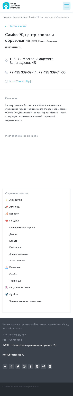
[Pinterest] (37, 366)
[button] (66, 6)
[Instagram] (24, 366)
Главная (7, 17)
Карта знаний (20, 17)
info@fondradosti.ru (13, 355)
